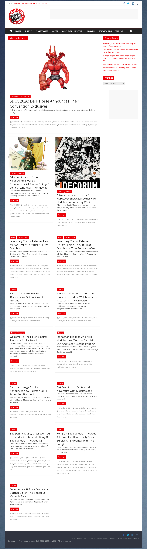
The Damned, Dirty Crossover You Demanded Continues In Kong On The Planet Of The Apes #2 (30, 437)
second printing (70, 367)
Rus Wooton (26, 214)
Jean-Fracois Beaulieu (89, 411)
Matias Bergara (63, 125)
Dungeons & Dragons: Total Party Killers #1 (24, 125)
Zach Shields (93, 274)
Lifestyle (78, 31)
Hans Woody (79, 467)
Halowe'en (84, 269)
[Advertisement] (94, 14)
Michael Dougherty (32, 272)
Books (13, 237)
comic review (40, 365)
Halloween (37, 269)
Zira (11, 470)
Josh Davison (28, 365)
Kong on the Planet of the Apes (20, 467)
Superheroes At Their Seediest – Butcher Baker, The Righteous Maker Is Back (29, 492)
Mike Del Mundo (25, 211)
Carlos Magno (32, 461)
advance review (42, 205)
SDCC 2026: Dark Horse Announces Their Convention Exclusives (44, 104)
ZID (16, 277)
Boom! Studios (22, 461)
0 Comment (93, 408)
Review (20, 371)
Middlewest (70, 414)
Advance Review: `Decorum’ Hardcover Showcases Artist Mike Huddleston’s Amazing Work (76, 198)
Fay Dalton (27, 464)
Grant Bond (29, 269)
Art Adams (40, 122)
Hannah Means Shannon (33, 514)
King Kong (45, 464)
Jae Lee (86, 467)
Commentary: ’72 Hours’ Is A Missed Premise (31, 3)
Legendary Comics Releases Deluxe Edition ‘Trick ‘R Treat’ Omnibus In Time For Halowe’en (76, 244)
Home (74, 539)
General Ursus (36, 464)
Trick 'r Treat (41, 274)
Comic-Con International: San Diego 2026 (66, 122)
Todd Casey (33, 274)
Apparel (106, 539)
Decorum (65, 222)
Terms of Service (133, 539)
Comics (18, 31)
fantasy (68, 411)
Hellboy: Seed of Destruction (48, 125)
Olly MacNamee (28, 318)
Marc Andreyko (20, 272)
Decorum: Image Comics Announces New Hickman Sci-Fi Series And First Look (28, 390)
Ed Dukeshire (18, 464)
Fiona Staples (20, 269)
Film (26, 237)
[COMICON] (16, 9)
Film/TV (28, 31)
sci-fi (66, 225)
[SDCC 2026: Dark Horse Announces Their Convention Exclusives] (54, 43)
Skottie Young (61, 417)
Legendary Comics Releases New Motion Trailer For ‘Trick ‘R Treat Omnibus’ (29, 244)
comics (12, 208)
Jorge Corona (61, 414)
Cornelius (41, 461)
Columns (91, 31)
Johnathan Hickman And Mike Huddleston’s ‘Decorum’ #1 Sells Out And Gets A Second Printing (76, 340)
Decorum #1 (61, 364)
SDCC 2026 (21, 128)
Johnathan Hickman (22, 321)
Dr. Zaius (88, 464)
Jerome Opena (28, 208)
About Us (119, 31)
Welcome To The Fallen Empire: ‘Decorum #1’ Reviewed (28, 338)
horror (91, 269)
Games (55, 31)
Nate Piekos (91, 414)
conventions (85, 122)
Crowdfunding (105, 31)
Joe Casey (41, 517)
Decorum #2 (40, 318)
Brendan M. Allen (30, 266)
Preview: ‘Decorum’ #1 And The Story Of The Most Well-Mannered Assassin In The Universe (77, 297)
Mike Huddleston (74, 125)
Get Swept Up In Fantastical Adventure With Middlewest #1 (75, 388)
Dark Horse (93, 122)
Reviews (21, 173)
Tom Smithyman (28, 122)
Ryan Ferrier (46, 467)
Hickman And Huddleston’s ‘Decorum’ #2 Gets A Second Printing (26, 297)
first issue (20, 368)
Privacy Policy (122, 539)
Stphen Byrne (14, 274)
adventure (62, 411)
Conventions (25, 96)
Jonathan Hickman (40, 208)
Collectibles (66, 31)
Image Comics (74, 222)
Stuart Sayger (23, 274)
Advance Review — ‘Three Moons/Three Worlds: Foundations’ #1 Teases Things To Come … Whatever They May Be (30, 182)
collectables (48, 122)
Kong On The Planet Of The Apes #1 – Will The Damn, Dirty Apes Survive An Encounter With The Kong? (76, 439)
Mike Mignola (85, 125)
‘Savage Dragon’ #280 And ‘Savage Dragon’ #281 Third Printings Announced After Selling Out (119, 58)
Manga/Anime (42, 31)
